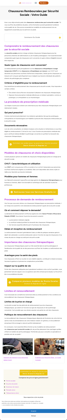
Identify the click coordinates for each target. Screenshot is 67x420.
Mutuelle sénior (10, 390)
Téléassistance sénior (12, 393)
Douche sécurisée (11, 384)
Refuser (33, 416)
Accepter (33, 411)
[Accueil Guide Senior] (25, 3)
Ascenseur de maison (12, 387)
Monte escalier (10, 381)
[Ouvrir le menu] (36, 3)
